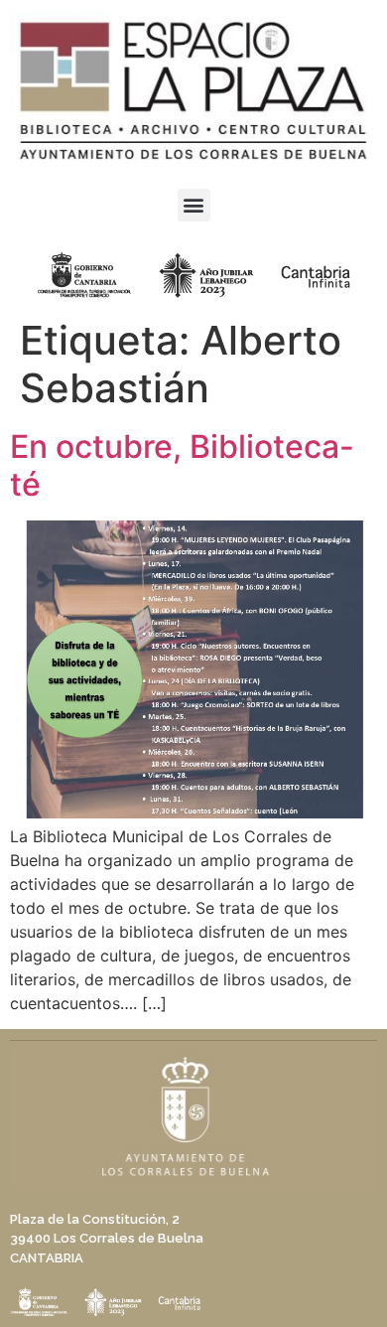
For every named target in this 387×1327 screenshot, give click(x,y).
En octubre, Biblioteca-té (182, 465)
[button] (194, 205)
